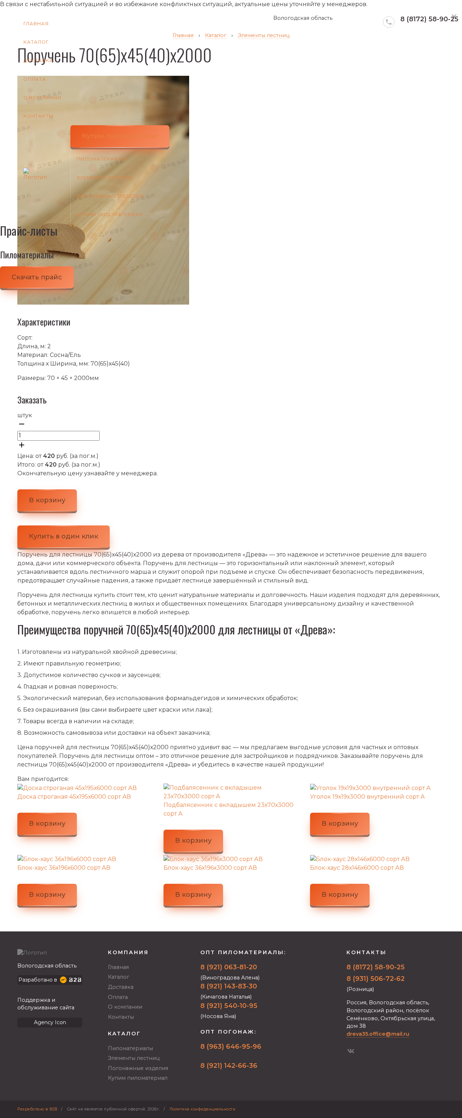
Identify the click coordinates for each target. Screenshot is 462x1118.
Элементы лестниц (105, 177)
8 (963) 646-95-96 (230, 1047)
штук (24, 415)
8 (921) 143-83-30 (228, 986)
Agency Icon (50, 1022)
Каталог (36, 42)
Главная (36, 23)
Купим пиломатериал (110, 214)
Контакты (38, 116)
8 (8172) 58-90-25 (429, 19)
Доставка (38, 60)
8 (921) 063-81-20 (228, 967)
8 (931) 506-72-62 (375, 979)
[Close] (454, 17)
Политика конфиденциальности (203, 1109)
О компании (42, 97)
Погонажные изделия (110, 196)
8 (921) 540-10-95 (228, 1006)
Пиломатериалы (102, 159)
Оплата (34, 79)
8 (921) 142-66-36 (228, 1066)
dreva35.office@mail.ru (377, 1034)
